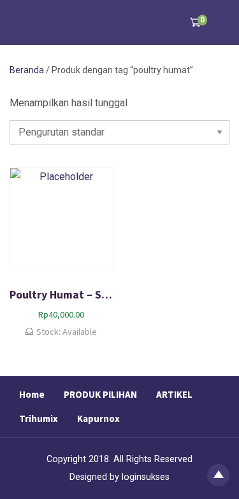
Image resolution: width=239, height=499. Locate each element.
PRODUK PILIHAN (100, 394)
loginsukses (146, 477)
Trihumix (38, 418)
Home (32, 394)
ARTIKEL (174, 394)
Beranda (27, 70)
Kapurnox (98, 418)
